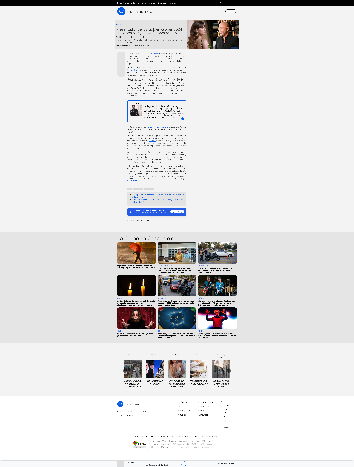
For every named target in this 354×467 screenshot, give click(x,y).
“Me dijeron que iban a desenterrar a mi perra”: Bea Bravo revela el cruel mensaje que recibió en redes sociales (221, 383)
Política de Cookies (162, 436)
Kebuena (210, 444)
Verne (198, 444)
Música (181, 406)
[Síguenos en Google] (202, 11)
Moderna (164, 449)
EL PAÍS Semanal (193, 444)
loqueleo (196, 449)
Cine (130, 189)
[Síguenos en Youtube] (215, 11)
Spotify (223, 420)
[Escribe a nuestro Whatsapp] (224, 11)
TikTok (223, 423)
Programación (127, 3)
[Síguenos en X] (211, 11)
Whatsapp (224, 427)
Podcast (201, 410)
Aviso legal (135, 436)
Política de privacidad (147, 436)
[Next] (193, 463)
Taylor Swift (149, 189)
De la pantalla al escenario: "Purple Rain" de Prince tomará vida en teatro (158, 195)
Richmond (154, 449)
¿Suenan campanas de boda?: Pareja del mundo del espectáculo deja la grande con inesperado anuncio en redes (177, 383)
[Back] (173, 463)
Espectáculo (138, 189)
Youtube (223, 416)
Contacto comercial (126, 415)
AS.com (197, 441)
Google (223, 402)
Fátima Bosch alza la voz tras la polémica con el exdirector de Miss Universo (155, 382)
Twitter (223, 412)
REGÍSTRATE (231, 3)
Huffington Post (158, 444)
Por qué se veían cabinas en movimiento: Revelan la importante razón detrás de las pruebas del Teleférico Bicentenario (133, 383)
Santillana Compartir (183, 441)
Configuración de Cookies (179, 436)
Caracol (210, 441)
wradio (174, 444)
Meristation (205, 449)
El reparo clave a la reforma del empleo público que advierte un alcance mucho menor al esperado (199, 382)
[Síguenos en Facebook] (208, 11)
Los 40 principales (164, 441)
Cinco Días (181, 444)
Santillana (173, 441)
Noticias (143, 3)
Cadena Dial (204, 444)
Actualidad (183, 414)
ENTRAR (221, 3)
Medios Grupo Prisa (139, 447)
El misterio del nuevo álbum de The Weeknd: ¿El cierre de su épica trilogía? (158, 200)
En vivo (119, 3)
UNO (168, 444)
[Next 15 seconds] (188, 463)
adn (204, 441)
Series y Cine (184, 410)
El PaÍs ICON (180, 449)
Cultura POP (203, 406)
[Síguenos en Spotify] (218, 11)
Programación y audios (226, 464)
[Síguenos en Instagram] (205, 11)
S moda (188, 449)
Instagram (224, 405)
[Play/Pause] (183, 463)
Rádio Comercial (213, 449)
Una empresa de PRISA (139, 443)
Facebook (224, 409)
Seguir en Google (177, 212)
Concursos (152, 3)
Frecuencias (172, 3)
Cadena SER (191, 441)
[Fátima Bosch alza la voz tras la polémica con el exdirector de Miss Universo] (155, 369)
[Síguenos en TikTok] (221, 11)
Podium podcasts (154, 446)
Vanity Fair (132, 181)
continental (188, 444)
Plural (172, 449)
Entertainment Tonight (158, 127)
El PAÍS (156, 441)
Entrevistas (162, 3)
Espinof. (152, 140)
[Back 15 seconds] (178, 463)
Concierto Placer (205, 402)
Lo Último (136, 3)
